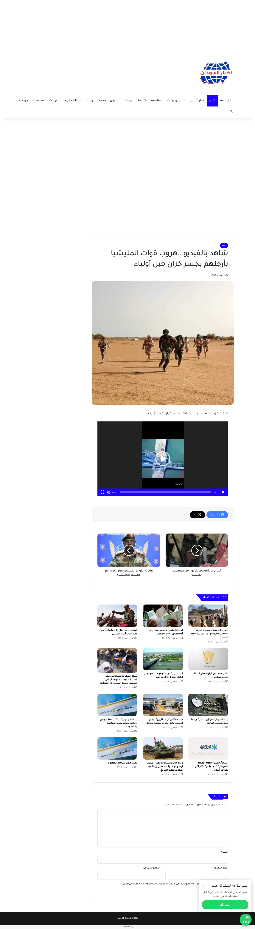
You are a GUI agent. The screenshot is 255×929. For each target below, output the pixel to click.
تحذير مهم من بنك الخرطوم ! (122, 763)
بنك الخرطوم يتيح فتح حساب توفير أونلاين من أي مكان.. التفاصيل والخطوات (118, 723)
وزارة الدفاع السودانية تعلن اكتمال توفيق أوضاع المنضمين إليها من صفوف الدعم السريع (165, 767)
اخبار (212, 100)
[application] (162, 458)
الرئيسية (225, 100)
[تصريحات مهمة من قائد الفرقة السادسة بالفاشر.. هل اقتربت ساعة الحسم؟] (208, 616)
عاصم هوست (124, 918)
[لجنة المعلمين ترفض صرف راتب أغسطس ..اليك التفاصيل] (163, 616)
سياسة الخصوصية (31, 100)
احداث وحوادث (176, 100)
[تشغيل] (223, 492)
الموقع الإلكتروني (151, 868)
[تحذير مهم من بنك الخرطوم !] (117, 748)
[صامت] (108, 492)
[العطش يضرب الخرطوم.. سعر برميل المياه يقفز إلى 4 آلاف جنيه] (163, 659)
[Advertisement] (127, 26)
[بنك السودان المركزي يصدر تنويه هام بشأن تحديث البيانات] (208, 705)
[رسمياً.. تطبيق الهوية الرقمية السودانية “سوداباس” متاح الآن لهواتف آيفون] (208, 748)
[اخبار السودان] (215, 74)
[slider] (165, 492)
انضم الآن (225, 904)
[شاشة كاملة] (102, 492)
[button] (162, 458)
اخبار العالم (197, 100)
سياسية (156, 100)
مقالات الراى (72, 100)
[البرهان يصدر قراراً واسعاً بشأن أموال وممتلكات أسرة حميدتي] (117, 616)
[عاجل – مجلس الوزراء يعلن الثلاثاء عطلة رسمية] (208, 659)
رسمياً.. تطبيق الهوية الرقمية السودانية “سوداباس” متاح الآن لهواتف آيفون (211, 767)
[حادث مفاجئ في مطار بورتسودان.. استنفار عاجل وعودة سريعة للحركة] (163, 705)
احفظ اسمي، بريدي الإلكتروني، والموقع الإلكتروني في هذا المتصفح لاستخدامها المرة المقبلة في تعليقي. (173, 884)
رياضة (128, 100)
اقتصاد (141, 100)
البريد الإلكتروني (220, 868)
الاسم (224, 852)
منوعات (54, 100)
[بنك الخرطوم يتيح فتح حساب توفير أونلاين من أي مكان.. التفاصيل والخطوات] (117, 705)
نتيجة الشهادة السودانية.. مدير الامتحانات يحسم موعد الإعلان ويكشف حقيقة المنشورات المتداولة (118, 680)
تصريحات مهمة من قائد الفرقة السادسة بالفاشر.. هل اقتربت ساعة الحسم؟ (209, 634)
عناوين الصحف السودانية (102, 100)
